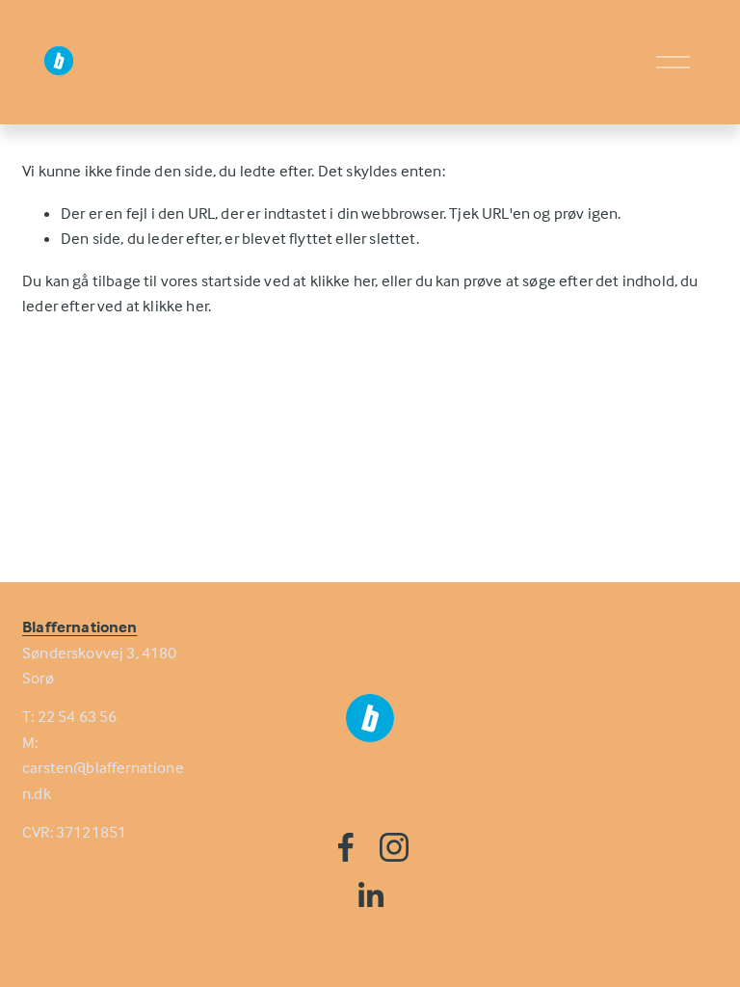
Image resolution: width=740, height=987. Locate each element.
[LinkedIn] (370, 895)
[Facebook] (345, 847)
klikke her (343, 281)
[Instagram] (394, 847)
